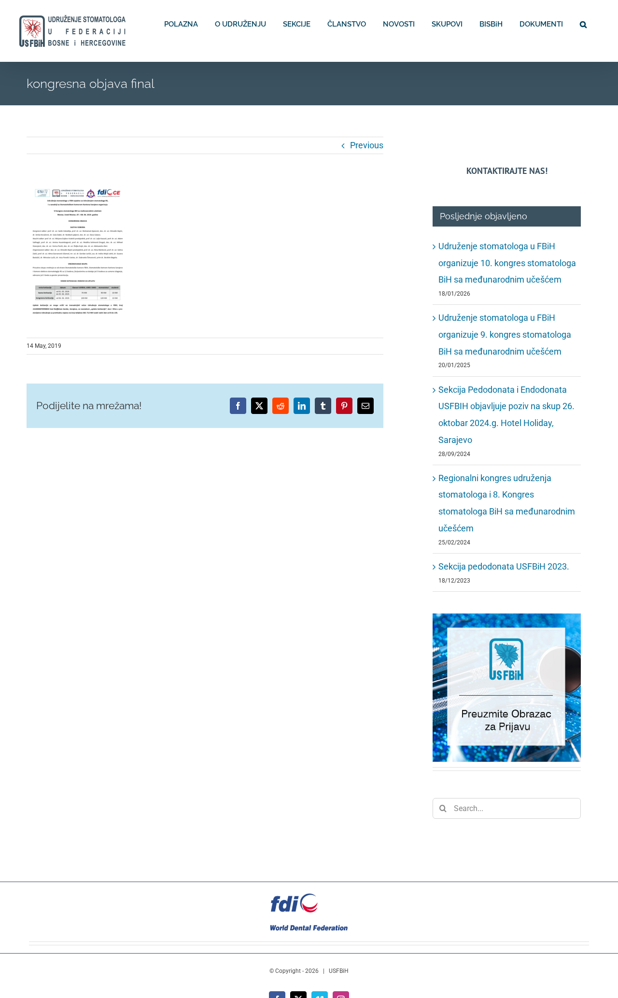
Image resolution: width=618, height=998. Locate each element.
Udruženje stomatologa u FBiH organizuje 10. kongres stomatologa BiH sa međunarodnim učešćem (507, 263)
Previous (366, 145)
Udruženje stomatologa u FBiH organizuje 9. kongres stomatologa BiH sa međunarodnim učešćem (504, 334)
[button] (583, 23)
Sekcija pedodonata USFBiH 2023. (503, 566)
